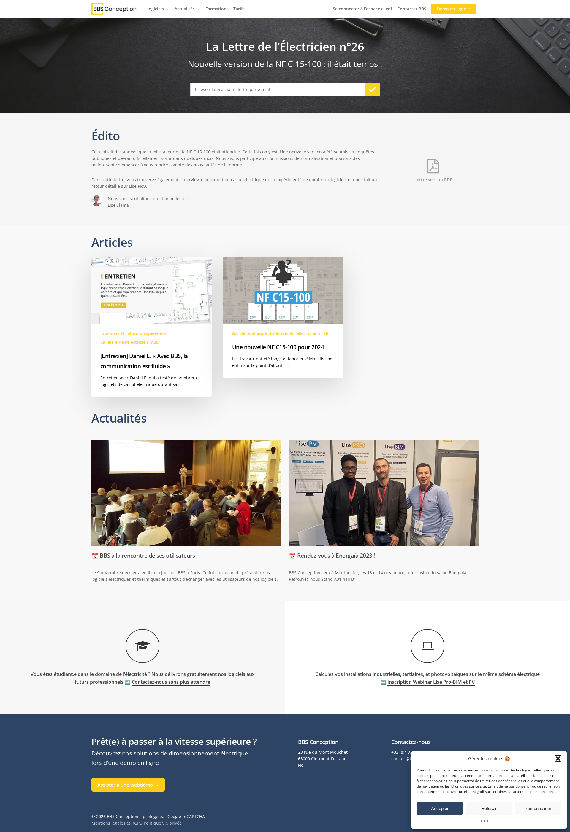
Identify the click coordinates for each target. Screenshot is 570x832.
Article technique (249, 333)
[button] (558, 758)
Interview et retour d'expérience (133, 333)
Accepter (440, 808)
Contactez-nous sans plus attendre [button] (171, 682)
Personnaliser (538, 808)
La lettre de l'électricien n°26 (129, 342)
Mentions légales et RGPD (116, 823)
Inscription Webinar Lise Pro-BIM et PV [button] (431, 682)
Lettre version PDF (433, 179)
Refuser (489, 808)
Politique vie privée (163, 823)
